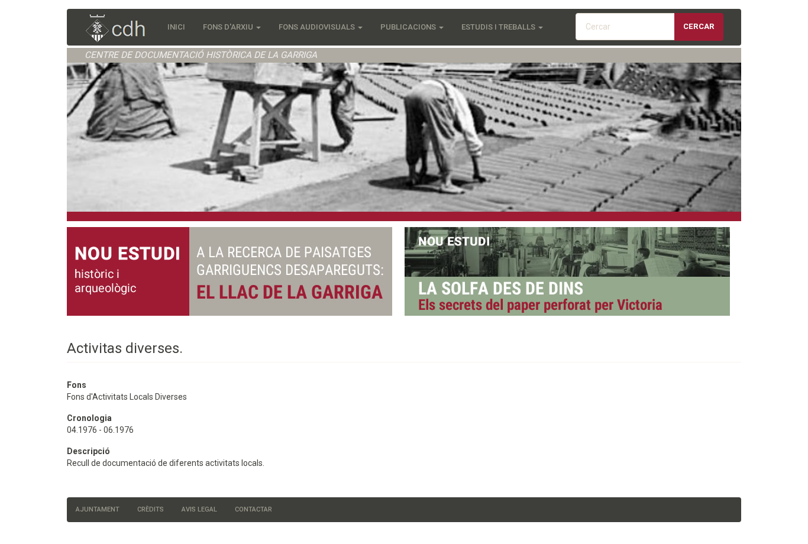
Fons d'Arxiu (229, 26)
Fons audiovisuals (318, 26)
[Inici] (122, 29)
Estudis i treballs (499, 26)
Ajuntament (97, 509)
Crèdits (150, 509)
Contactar (253, 509)
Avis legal (199, 509)
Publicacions (409, 26)
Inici (176, 26)
